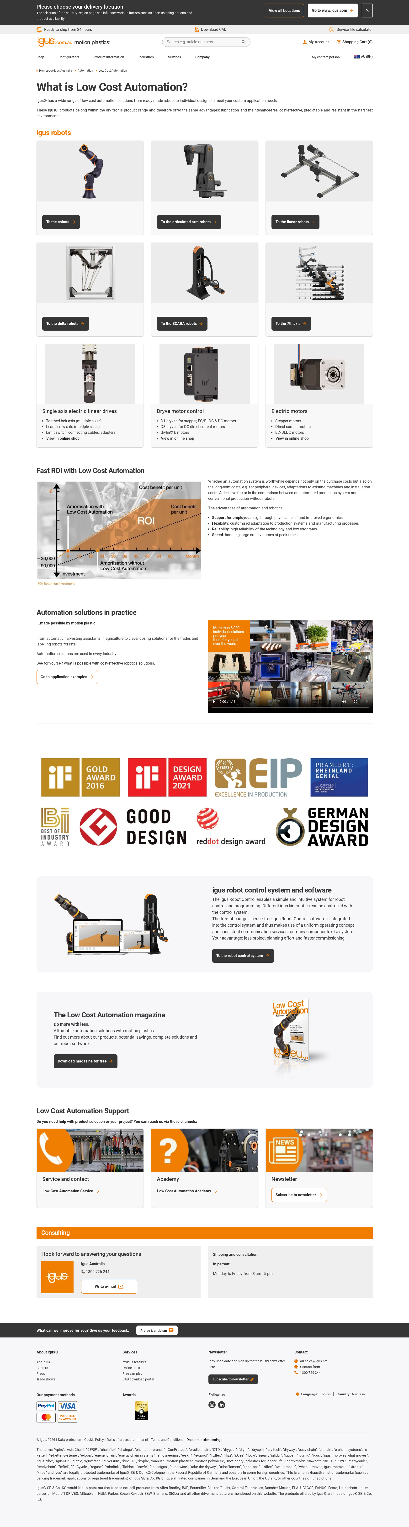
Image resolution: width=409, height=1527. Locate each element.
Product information (109, 57)
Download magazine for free (82, 1061)
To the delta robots (62, 323)
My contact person (326, 57)
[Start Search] (243, 42)
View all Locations (284, 10)
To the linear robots (292, 222)
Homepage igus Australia (55, 70)
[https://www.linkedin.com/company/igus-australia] (221, 1404)
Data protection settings (204, 1440)
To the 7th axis (288, 323)
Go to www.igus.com (329, 10)
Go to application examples (64, 677)
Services (174, 57)
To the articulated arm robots (186, 222)
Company (202, 57)
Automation (85, 70)
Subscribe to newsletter (296, 1195)
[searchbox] (202, 42)
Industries (146, 57)
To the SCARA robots (179, 323)
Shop (40, 57)
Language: (316, 1394)
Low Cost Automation (67, 1191)
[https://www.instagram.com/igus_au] (212, 1404)
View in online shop (63, 438)
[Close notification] (367, 10)
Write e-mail (105, 1286)
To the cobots (57, 222)
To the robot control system (239, 955)
